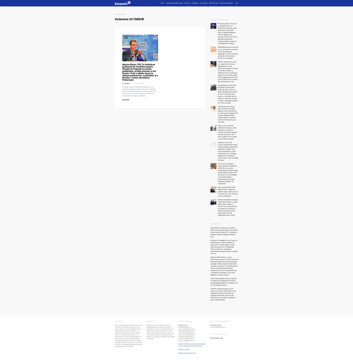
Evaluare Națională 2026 (174, 3)
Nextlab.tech (213, 3)
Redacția (127, 83)
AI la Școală (204, 3)
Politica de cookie (183, 349)
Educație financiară (226, 3)
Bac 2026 (187, 3)
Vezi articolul (125, 99)
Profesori (195, 3)
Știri (162, 3)
